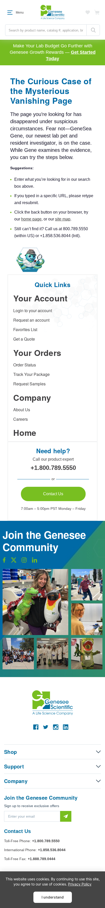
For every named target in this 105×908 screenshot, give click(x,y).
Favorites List (25, 329)
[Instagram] (55, 727)
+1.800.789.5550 (53, 467)
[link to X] (14, 561)
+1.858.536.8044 (51, 850)
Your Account (40, 298)
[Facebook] (35, 727)
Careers (20, 419)
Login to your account (32, 310)
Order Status (24, 365)
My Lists (87, 12)
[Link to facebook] (4, 561)
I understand (53, 897)
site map (62, 219)
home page (31, 219)
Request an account (31, 320)
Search (93, 30)
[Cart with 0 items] (97, 12)
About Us (21, 410)
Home (24, 432)
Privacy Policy (79, 884)
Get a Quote (24, 339)
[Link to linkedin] (34, 561)
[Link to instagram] (24, 561)
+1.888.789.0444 (41, 859)
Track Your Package (31, 374)
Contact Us (53, 494)
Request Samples (29, 384)
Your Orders (37, 352)
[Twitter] (45, 727)
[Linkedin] (65, 727)
